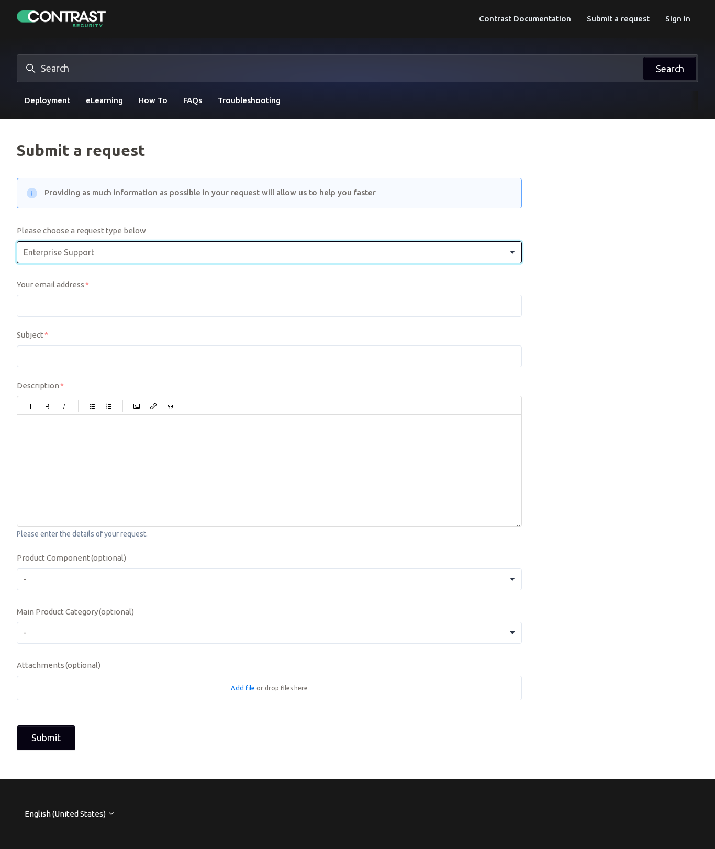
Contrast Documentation (525, 18)
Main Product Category (75, 611)
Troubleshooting (249, 100)
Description (38, 385)
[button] (31, 406)
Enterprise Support (59, 252)
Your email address (50, 284)
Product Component (71, 557)
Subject (30, 334)
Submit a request (618, 18)
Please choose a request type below (81, 230)
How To (153, 100)
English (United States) (66, 813)
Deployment (47, 100)
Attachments (58, 665)
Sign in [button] (677, 18)
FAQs (192, 100)
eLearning (104, 100)
